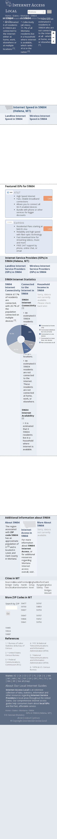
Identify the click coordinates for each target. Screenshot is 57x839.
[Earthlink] (10, 222)
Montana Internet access (26, 569)
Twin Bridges (47, 592)
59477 (23, 606)
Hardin (24, 588)
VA (50, 681)
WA (9, 684)
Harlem (24, 591)
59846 (23, 622)
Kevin (31, 591)
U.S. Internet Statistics (14, 718)
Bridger (8, 588)
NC (19, 681)
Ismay (31, 588)
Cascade (17, 585)
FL (35, 679)
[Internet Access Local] (8, 5)
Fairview (17, 591)
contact (27, 721)
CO (25, 679)
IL (44, 679)
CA (20, 679)
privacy (36, 721)
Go (49, 11)
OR (35, 681)
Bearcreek (10, 585)
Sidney (40, 591)
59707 (39, 619)
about (20, 721)
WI (14, 684)
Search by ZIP (12, 606)
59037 (23, 613)
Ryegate (40, 588)
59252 (39, 622)
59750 (39, 625)
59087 (8, 637)
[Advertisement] (28, 75)
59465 (8, 631)
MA (49, 679)
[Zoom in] (53, 33)
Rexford (40, 585)
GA (39, 679)
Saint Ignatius (48, 587)
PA (40, 681)
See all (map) (24, 684)
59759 (39, 613)
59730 (23, 610)
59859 (39, 610)
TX (45, 681)
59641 (23, 625)
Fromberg (25, 585)
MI (8, 681)
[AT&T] (10, 193)
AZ (15, 679)
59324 (8, 634)
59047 (23, 619)
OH (29, 681)
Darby (16, 588)
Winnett (48, 596)
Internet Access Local (25, 8)
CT (30, 679)
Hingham (33, 585)
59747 (39, 606)
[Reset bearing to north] (53, 42)
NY (24, 681)
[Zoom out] (53, 37)
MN (14, 681)
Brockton (9, 591)
